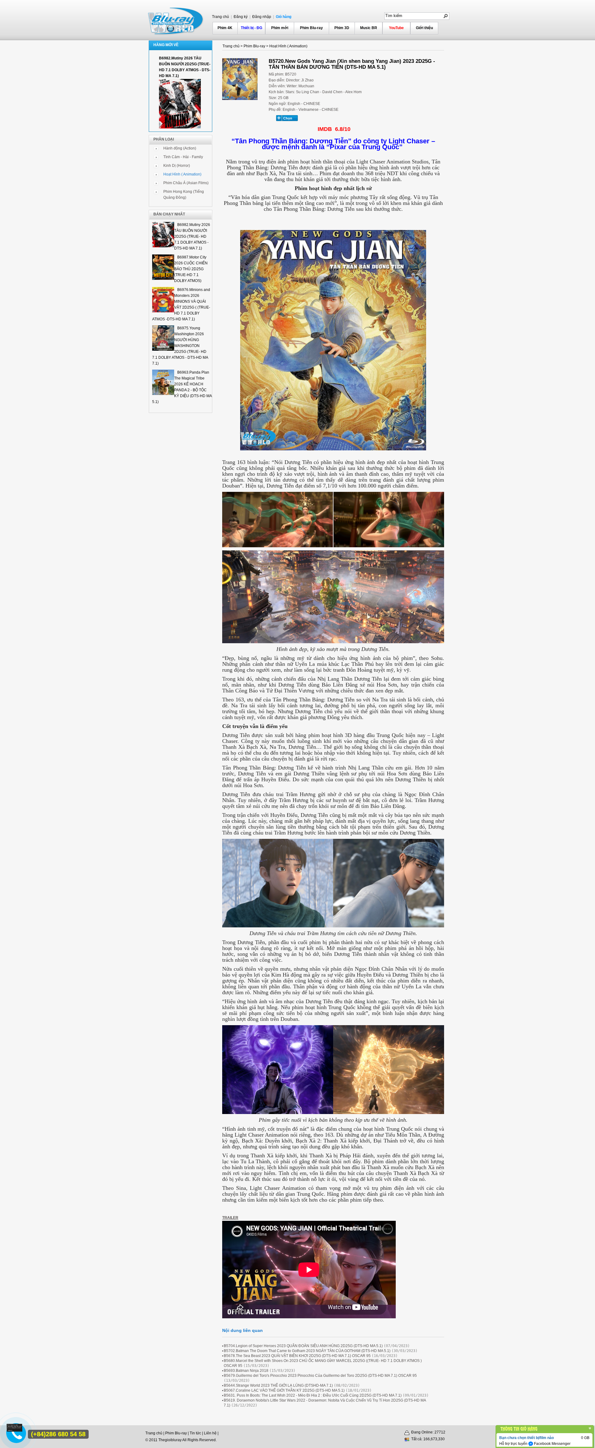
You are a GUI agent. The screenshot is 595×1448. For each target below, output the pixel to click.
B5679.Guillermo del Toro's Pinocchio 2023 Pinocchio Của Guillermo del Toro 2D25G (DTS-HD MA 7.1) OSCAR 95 (320, 1375)
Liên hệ (210, 1433)
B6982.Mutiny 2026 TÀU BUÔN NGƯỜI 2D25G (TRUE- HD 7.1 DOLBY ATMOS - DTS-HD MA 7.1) (192, 236)
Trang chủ (220, 17)
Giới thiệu (424, 28)
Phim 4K (225, 28)
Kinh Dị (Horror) (176, 165)
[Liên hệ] (16, 1430)
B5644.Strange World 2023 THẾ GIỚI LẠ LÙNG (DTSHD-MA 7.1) (278, 1385)
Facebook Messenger (552, 1443)
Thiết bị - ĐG (251, 28)
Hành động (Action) (179, 148)
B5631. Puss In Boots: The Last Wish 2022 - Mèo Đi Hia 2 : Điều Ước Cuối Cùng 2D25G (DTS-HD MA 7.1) (313, 1395)
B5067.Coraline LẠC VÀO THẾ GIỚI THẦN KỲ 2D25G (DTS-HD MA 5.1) (284, 1390)
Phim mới (279, 28)
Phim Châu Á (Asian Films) (186, 183)
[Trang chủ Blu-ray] (176, 20)
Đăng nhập (261, 17)
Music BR (368, 28)
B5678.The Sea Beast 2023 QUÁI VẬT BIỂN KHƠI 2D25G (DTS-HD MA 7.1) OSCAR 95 (297, 1356)
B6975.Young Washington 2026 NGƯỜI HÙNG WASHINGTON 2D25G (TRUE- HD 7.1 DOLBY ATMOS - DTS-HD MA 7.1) (180, 346)
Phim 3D (341, 28)
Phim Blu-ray (311, 28)
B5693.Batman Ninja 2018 (246, 1370)
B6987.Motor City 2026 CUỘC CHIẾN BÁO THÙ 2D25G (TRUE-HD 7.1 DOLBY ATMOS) (191, 269)
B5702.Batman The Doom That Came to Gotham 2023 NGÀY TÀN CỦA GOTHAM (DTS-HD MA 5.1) (307, 1351)
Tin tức (195, 1433)
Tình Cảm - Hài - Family (183, 157)
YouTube (396, 28)
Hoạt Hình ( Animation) (182, 174)
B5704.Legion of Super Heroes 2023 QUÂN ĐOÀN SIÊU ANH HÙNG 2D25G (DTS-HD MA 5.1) (303, 1346)
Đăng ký (240, 17)
